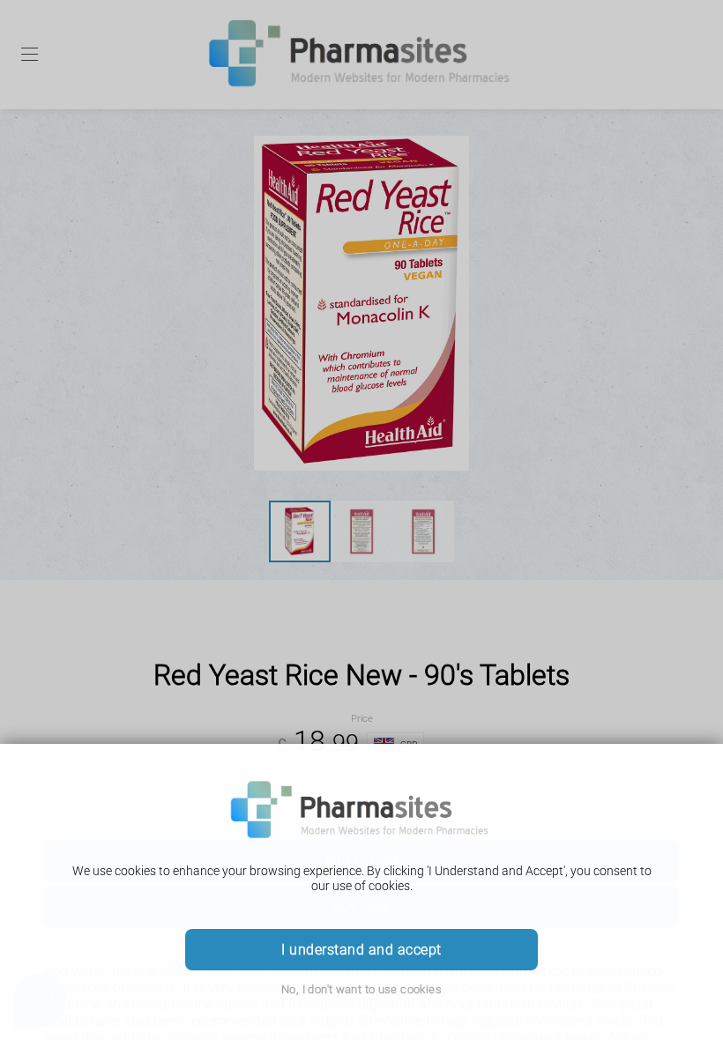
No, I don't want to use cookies (361, 989)
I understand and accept (361, 949)
